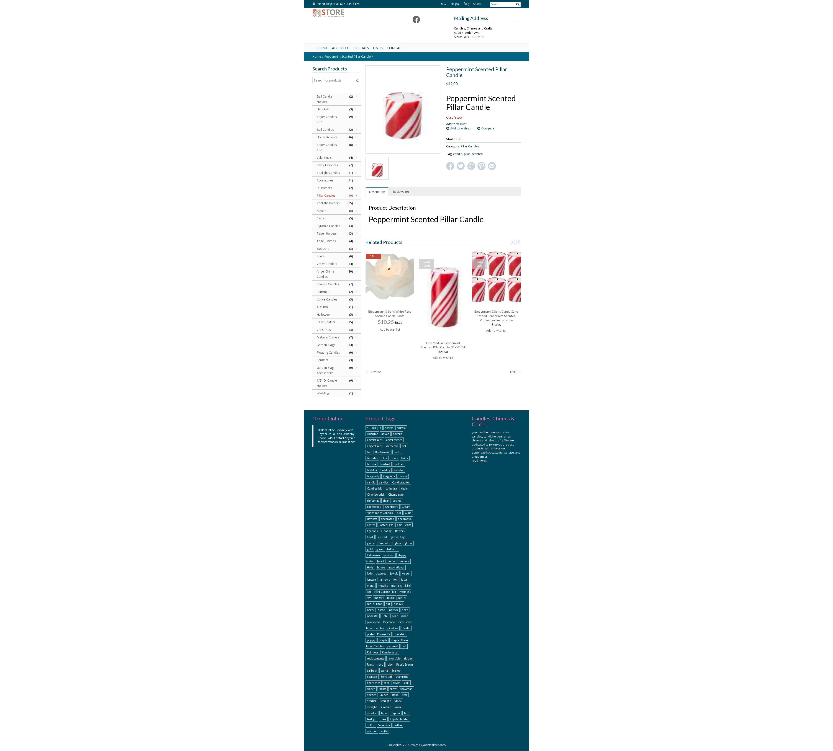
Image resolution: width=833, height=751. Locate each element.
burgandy (373, 476)
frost (370, 537)
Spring (321, 256)
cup (399, 512)
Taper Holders (327, 233)
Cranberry (391, 506)
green (380, 549)
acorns (389, 427)
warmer (372, 731)
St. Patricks (324, 188)
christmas (373, 500)
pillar (404, 616)
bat (369, 452)
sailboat (372, 670)
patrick (393, 610)
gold (370, 549)
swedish (372, 713)
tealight (372, 719)
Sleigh (382, 689)
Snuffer (371, 695)
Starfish (372, 701)
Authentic (392, 446)
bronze (371, 464)
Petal (385, 616)
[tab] (377, 191)
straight (372, 707)
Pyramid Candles (328, 226)
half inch (392, 549)
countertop (374, 506)
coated (397, 500)
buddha (372, 470)
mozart (379, 597)
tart (406, 713)
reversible (394, 658)
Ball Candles (325, 129)
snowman (406, 689)
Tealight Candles (328, 173)
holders (404, 561)
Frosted (382, 537)
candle (457, 154)
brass (394, 458)
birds (397, 452)
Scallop (396, 670)
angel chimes (394, 440)
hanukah (389, 555)
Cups (408, 512)
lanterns (385, 579)
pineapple (373, 622)
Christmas (324, 330)
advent (397, 434)
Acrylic (401, 427)
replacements (375, 658)
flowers (400, 531)
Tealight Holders (328, 203)
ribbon (408, 658)
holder (392, 561)
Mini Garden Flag (385, 591)
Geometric (384, 543)
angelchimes (374, 440)
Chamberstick (376, 494)
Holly (370, 567)
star (404, 695)
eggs (408, 525)
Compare (487, 128)
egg (399, 525)
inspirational (396, 567)
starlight (385, 701)
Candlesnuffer (401, 482)
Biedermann (382, 452)
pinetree (392, 628)
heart (380, 561)
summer (385, 707)
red (404, 646)
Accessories (325, 180)
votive (398, 725)
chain (404, 488)
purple (383, 640)
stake (395, 695)
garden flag (397, 537)
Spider (384, 695)
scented (477, 154)
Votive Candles (327, 299)
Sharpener (373, 682)
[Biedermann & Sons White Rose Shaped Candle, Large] (390, 276)
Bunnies (398, 470)
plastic (406, 628)
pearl (405, 610)
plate (370, 634)
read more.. (479, 460)
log (395, 579)
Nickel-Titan (374, 604)
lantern (371, 579)
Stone (398, 701)
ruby (390, 664)
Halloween (324, 314)
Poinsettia (383, 634)
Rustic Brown (404, 664)
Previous (375, 372)
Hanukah (323, 109)
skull (406, 682)
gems (370, 543)
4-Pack (371, 427)
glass (398, 543)
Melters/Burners (328, 337)
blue (384, 458)
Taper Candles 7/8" (327, 119)
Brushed (385, 464)
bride (404, 458)
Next (514, 372)
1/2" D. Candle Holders (327, 383)
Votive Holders (327, 264)
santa (384, 670)
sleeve (371, 689)
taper (384, 713)
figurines (372, 531)
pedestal (372, 616)
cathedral (391, 488)
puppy (371, 640)
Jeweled (381, 573)
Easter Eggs (386, 525)
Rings (370, 664)
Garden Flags (326, 345)
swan (397, 707)
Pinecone (389, 622)
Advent (321, 211)
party (370, 610)
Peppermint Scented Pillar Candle (347, 56)
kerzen (406, 573)
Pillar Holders (326, 322)
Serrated (386, 676)
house (381, 567)
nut (388, 604)
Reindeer (372, 652)
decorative (405, 519)
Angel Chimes (326, 241)
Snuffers (322, 360)
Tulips (371, 725)
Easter (321, 218)
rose (380, 664)
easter (371, 525)
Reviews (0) (401, 191)
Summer (323, 292)
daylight (372, 519)
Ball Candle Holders (324, 99)
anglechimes (374, 446)
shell (386, 682)
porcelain (399, 634)
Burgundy (389, 476)
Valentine (384, 725)
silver (396, 682)
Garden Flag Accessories (325, 370)
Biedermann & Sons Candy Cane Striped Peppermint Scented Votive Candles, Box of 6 (496, 316)
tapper (396, 713)
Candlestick (374, 488)
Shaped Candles (328, 284)
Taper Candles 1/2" (327, 147)
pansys (398, 604)
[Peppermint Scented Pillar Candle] (403, 109)
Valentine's (324, 157)
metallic (383, 585)
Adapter (372, 434)
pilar (467, 154)
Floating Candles (328, 352)
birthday (372, 458)
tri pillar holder (399, 719)
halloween (373, 555)
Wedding (323, 393)
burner (403, 476)
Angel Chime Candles (325, 274)
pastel (381, 610)
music (390, 597)
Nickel (402, 597)
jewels (394, 573)
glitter (408, 543)
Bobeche (323, 249)
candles (384, 482)
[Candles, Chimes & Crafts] (345, 13)
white (383, 731)
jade (369, 573)
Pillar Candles (470, 146)
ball (404, 446)
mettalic (396, 585)
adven (385, 434)
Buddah (398, 464)
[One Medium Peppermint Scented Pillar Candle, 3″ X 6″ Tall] (443, 292)
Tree (383, 719)
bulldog (385, 470)
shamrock (401, 676)
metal (370, 585)
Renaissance (389, 652)
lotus (404, 579)
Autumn (322, 307)
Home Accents (327, 137)
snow (393, 689)
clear (386, 500)
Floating (386, 531)
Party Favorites (327, 165)
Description (377, 192)
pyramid (392, 646)
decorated (387, 519)
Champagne (395, 494)
